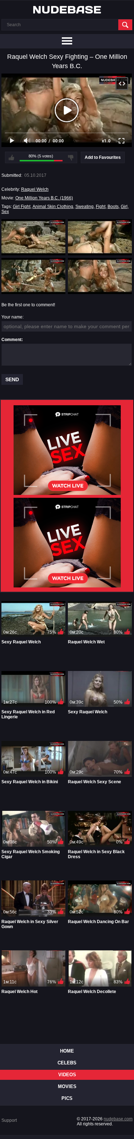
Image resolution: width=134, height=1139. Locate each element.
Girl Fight (21, 206)
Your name (12, 317)
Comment (11, 339)
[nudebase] (67, 9)
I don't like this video (71, 157)
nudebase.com (118, 1118)
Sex (5, 211)
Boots (113, 206)
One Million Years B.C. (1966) (44, 197)
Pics (67, 1098)
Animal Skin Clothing (53, 206)
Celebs (67, 1062)
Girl (124, 206)
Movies (67, 1086)
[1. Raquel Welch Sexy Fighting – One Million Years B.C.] (33, 237)
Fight (100, 206)
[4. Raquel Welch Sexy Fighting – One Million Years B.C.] (100, 276)
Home (67, 1051)
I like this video (11, 157)
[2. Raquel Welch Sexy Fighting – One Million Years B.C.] (100, 237)
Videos (67, 1074)
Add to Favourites (103, 157)
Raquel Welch (35, 189)
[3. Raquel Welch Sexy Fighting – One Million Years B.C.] (33, 276)
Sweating (84, 206)
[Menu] (67, 41)
